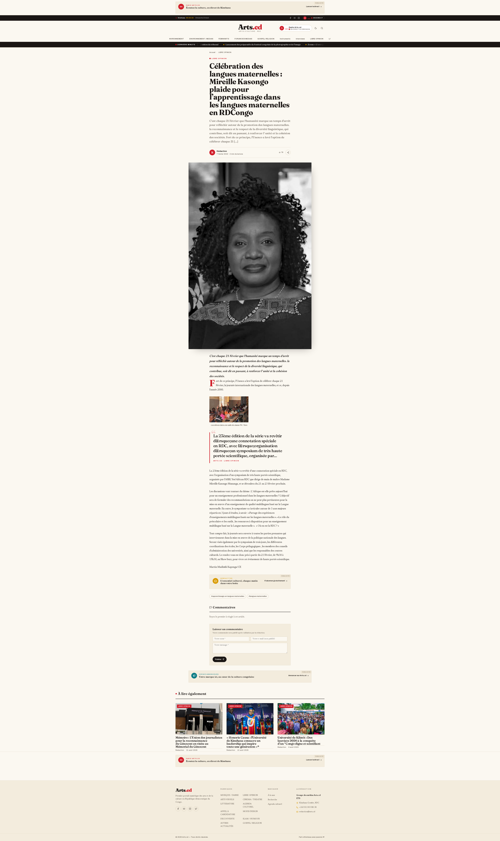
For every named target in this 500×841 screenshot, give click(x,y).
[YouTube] (295, 18)
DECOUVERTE (227, 819)
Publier (218, 659)
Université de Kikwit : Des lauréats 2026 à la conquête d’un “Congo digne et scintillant (299, 740)
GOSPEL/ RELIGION (265, 39)
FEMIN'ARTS (223, 39)
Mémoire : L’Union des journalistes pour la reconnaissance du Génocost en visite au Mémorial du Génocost (199, 742)
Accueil (212, 52)
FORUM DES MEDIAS (243, 39)
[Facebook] (290, 18)
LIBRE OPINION (316, 39)
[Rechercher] (321, 28)
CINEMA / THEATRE (252, 800)
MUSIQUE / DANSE (229, 795)
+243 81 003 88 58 (308, 807)
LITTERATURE (227, 804)
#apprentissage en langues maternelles (227, 596)
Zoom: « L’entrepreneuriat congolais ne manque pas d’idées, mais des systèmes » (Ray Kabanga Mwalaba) (245, 44)
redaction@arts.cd (307, 812)
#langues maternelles (258, 596)
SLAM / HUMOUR (251, 819)
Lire (218, 750)
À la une (271, 795)
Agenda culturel (275, 804)
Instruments (285, 39)
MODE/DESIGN (250, 811)
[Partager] (288, 152)
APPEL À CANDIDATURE (227, 813)
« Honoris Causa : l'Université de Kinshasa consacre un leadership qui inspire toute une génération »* (246, 742)
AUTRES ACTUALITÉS (226, 824)
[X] (195, 808)
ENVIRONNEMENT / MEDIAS (201, 39)
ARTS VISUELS (227, 800)
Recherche (272, 800)
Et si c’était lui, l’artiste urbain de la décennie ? (323, 44)
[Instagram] (299, 18)
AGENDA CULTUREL (248, 805)
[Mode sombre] (315, 28)
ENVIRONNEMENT (176, 39)
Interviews (300, 39)
